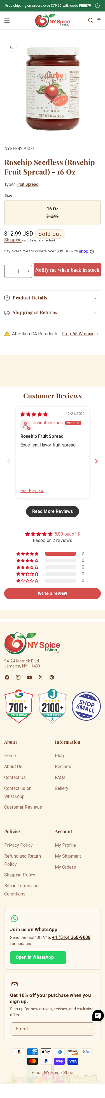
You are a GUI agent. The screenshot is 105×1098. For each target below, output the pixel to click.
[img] (34, 414)
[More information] (97, 5)
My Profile (65, 845)
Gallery (62, 788)
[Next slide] (96, 461)
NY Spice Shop (58, 1072)
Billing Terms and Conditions (21, 890)
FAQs (60, 777)
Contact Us (15, 777)
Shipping (13, 240)
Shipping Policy (19, 875)
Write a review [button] (52, 593)
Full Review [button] (32, 490)
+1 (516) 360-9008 (71, 937)
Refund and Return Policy (22, 860)
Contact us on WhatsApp (17, 792)
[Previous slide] (8, 461)
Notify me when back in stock (67, 269)
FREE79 (85, 6)
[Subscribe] (88, 1029)
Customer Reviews (23, 807)
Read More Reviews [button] (52, 511)
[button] (7, 20)
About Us (13, 766)
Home (10, 755)
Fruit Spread (28, 184)
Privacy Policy (18, 845)
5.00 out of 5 (67, 534)
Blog (59, 755)
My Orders (65, 867)
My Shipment (68, 856)
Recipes (63, 766)
